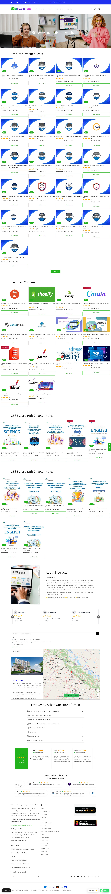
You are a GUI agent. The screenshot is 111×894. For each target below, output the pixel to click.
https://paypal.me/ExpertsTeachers (21, 825)
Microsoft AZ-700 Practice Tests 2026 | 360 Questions (13, 257)
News (42, 834)
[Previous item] (12, 616)
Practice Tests (44, 840)
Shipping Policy (45, 848)
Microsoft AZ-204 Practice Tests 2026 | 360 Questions (41, 226)
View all (55, 271)
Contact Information (46, 823)
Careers (43, 820)
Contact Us (44, 825)
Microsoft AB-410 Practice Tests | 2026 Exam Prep (13, 136)
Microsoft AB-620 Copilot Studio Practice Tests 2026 (95, 106)
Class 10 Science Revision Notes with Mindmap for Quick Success (10, 452)
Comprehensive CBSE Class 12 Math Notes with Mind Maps (11, 508)
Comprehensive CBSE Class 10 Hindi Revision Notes (75, 452)
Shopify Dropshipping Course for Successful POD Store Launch (42, 304)
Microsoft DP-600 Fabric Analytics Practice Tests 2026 (68, 136)
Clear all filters (16, 646)
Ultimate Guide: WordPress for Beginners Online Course (42, 334)
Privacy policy (34, 890)
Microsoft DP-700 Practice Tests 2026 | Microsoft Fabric (69, 226)
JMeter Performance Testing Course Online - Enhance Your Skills (41, 364)
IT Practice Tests (18, 644)
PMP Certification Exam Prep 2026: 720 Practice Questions (94, 76)
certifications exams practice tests (42, 642)
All (15, 639)
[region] (27, 687)
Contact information (67, 890)
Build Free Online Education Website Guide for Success (69, 334)
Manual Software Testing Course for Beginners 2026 (41, 394)
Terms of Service (45, 854)
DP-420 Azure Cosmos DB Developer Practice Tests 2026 (14, 106)
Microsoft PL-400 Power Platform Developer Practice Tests (68, 166)
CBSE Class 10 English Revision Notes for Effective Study (98, 450)
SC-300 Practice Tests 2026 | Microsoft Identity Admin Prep (68, 76)
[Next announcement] (73, 2)
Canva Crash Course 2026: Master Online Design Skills (95, 303)
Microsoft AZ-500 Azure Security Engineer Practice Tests (14, 165)
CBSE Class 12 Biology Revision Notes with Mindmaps (33, 506)
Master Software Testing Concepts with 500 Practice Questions (68, 363)
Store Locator (44, 851)
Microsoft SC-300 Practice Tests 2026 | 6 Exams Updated (42, 136)
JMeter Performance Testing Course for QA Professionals (11, 394)
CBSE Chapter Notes (46, 828)
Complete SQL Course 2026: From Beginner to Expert (95, 363)
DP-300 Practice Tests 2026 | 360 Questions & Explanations (93, 227)
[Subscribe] (38, 876)
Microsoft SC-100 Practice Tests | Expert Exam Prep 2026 (14, 196)
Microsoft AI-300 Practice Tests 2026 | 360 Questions (13, 226)
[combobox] (58, 633)
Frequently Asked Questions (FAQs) (50, 831)
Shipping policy (57, 890)
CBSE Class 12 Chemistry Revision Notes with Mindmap (32, 549)
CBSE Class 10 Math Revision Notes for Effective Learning (54, 452)
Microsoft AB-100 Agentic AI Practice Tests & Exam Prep (42, 196)
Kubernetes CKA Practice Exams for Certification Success (12, 76)
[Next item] (98, 616)
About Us (43, 817)
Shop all (55, 38)
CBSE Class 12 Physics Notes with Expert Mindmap (54, 506)
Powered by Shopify (25, 890)
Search (42, 808)
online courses (36, 639)
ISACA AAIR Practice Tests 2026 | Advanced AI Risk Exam (96, 136)
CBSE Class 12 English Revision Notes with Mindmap (11, 549)
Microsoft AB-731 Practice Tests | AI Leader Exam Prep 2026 (96, 197)
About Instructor (45, 811)
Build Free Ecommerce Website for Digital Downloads (96, 334)
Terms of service (49, 890)
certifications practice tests (21, 642)
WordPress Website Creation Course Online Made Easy (14, 334)
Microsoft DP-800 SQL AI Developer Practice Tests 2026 (69, 196)
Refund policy (41, 890)
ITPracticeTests (24, 639)
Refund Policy (44, 846)
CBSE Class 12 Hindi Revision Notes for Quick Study (98, 508)
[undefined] (97, 633)
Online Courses (45, 837)
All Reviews (44, 814)
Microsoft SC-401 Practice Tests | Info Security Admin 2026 (41, 76)
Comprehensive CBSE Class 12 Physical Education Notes (76, 508)
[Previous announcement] (38, 2)
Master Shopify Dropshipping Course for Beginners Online (68, 304)
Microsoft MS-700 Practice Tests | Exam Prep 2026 (95, 165)
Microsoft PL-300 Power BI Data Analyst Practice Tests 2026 (41, 106)
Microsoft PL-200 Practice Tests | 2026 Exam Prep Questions (40, 166)
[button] (42, 9)
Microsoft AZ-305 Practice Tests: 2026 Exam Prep (67, 106)
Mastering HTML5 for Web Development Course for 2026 (14, 303)
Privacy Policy (44, 843)
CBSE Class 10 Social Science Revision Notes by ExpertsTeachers (33, 452)
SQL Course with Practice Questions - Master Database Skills (14, 364)
